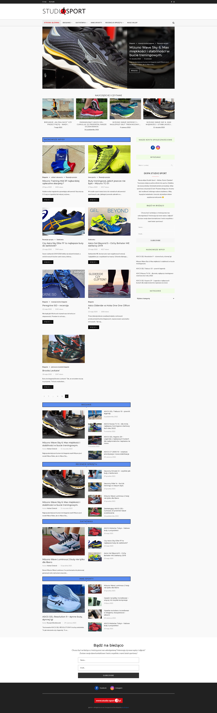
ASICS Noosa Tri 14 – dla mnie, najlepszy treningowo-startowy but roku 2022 (117, 426)
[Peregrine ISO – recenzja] (63, 284)
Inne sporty (96, 22)
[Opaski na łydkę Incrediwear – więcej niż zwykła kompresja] (95, 601)
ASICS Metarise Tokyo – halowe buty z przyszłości (117, 529)
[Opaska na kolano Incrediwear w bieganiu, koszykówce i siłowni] (95, 614)
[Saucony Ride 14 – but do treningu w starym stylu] (95, 487)
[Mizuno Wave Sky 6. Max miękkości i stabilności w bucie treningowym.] (108, 58)
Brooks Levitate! (50, 370)
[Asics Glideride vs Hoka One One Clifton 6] (109, 284)
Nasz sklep (132, 22)
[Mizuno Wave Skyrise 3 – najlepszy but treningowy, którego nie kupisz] (125, 108)
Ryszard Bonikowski (54, 623)
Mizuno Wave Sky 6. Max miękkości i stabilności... (159, 123)
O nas (44, 2)
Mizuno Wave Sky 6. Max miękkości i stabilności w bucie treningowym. (149, 51)
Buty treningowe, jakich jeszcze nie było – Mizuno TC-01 (106, 182)
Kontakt (52, 2)
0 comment (148, 59)
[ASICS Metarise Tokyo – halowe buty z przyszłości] (95, 531)
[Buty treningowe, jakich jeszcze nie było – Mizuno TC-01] (109, 159)
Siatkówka (81, 22)
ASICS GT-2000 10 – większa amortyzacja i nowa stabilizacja (116, 453)
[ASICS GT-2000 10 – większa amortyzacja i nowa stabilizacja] (95, 455)
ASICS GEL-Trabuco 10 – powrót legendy (117, 412)
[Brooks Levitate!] (63, 349)
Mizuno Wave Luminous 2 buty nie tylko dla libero (116, 497)
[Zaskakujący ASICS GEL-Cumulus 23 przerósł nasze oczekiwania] (91, 108)
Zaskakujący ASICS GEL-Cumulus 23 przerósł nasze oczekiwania (92, 124)
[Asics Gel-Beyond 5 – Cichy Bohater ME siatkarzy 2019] (109, 221)
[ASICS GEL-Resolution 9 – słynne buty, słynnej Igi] (63, 598)
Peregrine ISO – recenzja (55, 305)
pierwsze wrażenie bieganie (60, 367)
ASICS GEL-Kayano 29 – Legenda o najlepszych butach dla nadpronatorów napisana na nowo (117, 440)
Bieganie (67, 22)
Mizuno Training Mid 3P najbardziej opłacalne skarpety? (60, 182)
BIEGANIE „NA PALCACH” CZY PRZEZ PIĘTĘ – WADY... (58, 123)
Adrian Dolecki (52, 449)
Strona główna (51, 22)
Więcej (134, 71)
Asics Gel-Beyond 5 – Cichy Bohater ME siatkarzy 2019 (115, 554)
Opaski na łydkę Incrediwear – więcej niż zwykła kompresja (116, 599)
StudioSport (125, 707)
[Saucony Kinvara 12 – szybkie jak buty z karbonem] (95, 474)
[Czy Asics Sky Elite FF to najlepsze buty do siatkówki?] (63, 221)
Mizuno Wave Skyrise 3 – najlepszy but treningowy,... (125, 123)
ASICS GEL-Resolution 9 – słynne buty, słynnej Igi (62, 618)
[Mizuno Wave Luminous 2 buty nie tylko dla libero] (95, 499)
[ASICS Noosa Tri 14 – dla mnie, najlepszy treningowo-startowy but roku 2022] (95, 427)
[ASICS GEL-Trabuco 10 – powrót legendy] (95, 414)
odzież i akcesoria (57, 177)
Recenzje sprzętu (113, 22)
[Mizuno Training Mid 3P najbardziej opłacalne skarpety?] (63, 159)
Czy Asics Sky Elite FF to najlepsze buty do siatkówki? (116, 542)
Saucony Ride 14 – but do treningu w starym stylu (114, 484)
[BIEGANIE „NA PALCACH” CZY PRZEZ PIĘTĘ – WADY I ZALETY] (58, 108)
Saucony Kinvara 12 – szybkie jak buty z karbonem (117, 472)
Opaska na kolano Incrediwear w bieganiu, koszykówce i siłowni (116, 613)
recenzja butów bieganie (146, 43)
